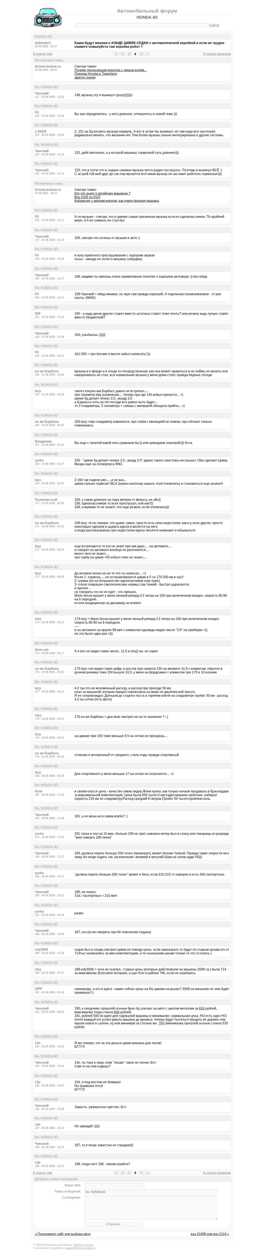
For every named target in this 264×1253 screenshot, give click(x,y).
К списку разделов (217, 54)
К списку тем (42, 54)
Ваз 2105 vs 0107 (87, 197)
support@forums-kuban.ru (80, 1248)
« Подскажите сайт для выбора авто (63, 1234)
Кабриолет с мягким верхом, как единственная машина (116, 201)
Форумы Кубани (83, 1244)
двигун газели (84, 77)
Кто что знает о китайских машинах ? (102, 193)
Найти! (214, 25)
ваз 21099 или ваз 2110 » (210, 1234)
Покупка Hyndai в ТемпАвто (95, 74)
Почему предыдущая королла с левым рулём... (110, 70)
